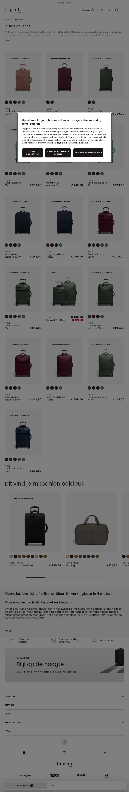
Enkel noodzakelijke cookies (58, 152)
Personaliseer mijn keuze (88, 152)
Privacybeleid (59, 142)
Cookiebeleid (81, 142)
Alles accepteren (32, 152)
